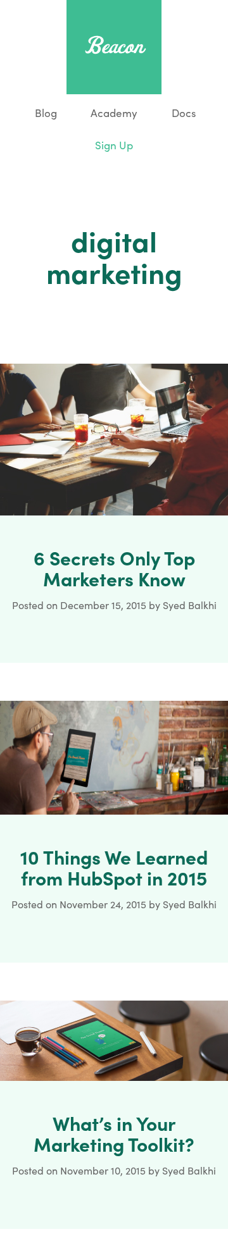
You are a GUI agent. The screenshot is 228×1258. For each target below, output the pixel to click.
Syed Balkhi (190, 605)
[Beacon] (114, 45)
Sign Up (114, 145)
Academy (114, 113)
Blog (44, 113)
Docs (184, 113)
